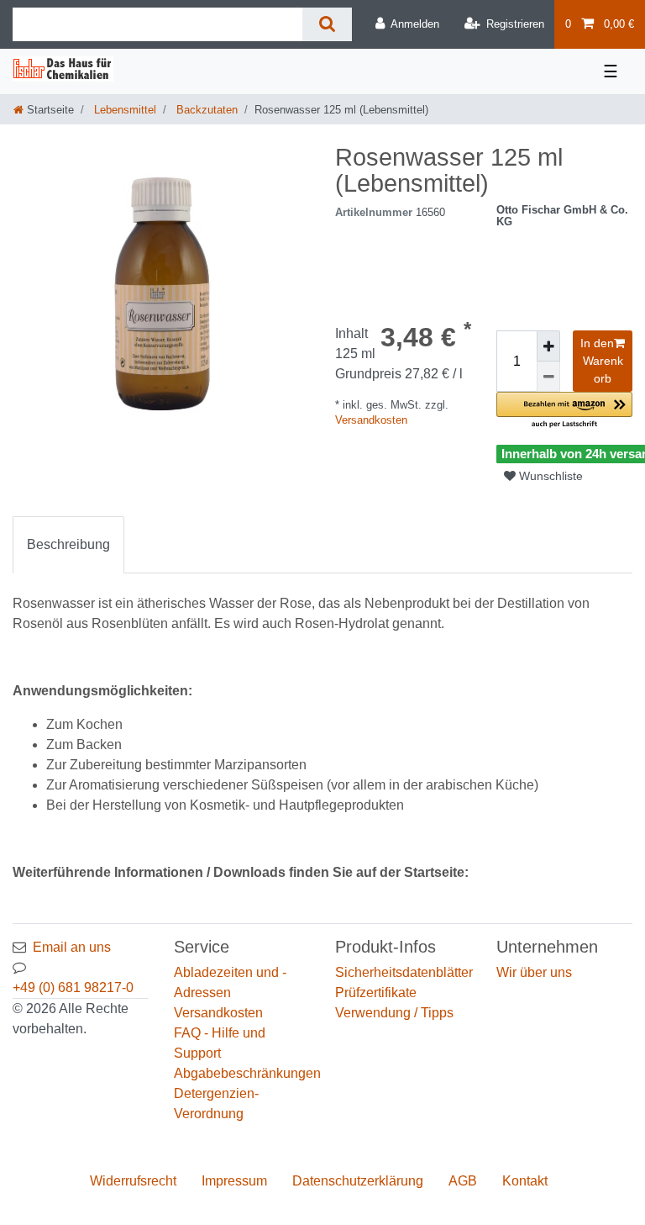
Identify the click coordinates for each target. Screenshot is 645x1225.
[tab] (68, 544)
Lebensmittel (123, 109)
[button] (564, 411)
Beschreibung (68, 544)
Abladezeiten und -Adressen (230, 982)
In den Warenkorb (601, 360)
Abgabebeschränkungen (247, 1073)
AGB (462, 1181)
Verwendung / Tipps (394, 1013)
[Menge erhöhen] (548, 346)
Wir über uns (534, 972)
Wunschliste (549, 476)
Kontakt (525, 1181)
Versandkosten (371, 420)
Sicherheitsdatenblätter (404, 972)
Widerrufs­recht (133, 1181)
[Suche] (327, 24)
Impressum (234, 1181)
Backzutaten (205, 109)
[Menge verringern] (548, 377)
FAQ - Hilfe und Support (219, 1043)
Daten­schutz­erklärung (357, 1181)
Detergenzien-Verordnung (216, 1103)
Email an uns (72, 947)
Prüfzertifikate (376, 992)
